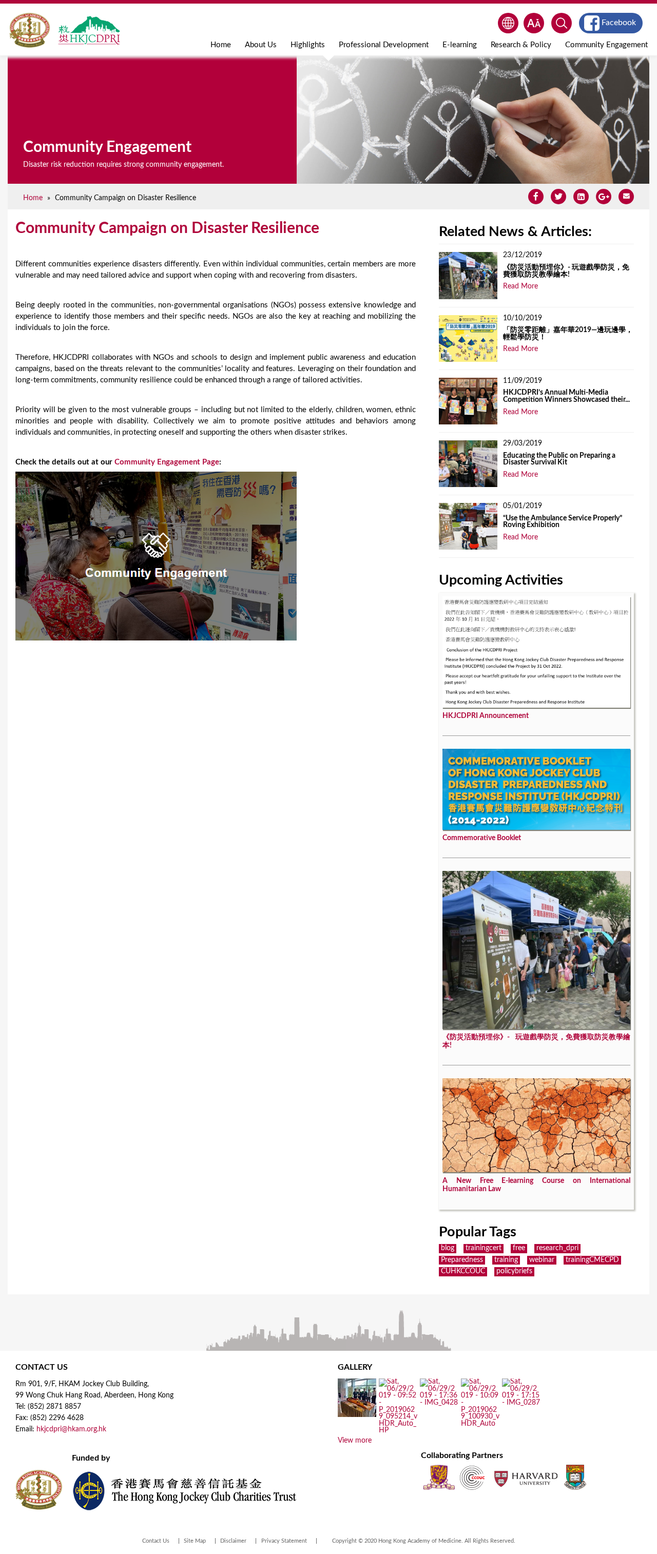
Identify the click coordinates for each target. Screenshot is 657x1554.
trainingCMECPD (592, 1260)
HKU (575, 1477)
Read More (520, 286)
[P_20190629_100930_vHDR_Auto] (480, 1423)
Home (220, 45)
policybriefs (514, 1271)
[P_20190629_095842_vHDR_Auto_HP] (357, 1413)
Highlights (308, 45)
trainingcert (483, 1248)
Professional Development (384, 45)
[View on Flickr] (439, 1403)
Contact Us (155, 1541)
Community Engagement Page (166, 462)
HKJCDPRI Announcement (485, 716)
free (519, 1248)
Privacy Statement (284, 1541)
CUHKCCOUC (463, 1271)
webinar (541, 1260)
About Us (261, 45)
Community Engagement (606, 45)
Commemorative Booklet (481, 838)
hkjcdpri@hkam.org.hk (71, 1429)
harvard (525, 1477)
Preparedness (462, 1260)
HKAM (29, 30)
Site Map (195, 1541)
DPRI (89, 30)
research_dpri (557, 1248)
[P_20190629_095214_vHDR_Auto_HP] (398, 1430)
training (506, 1260)
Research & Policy (521, 45)
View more (355, 1440)
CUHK (438, 1477)
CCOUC (472, 1477)
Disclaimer (233, 1541)
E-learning (459, 45)
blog (447, 1248)
